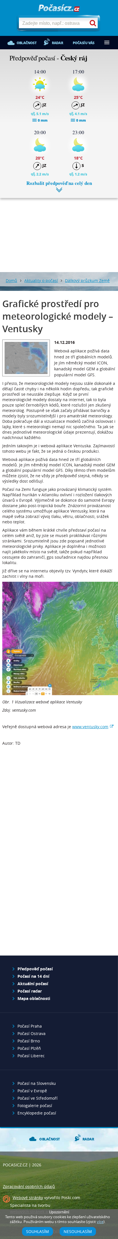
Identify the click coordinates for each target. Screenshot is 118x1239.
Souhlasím (37, 1231)
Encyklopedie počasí (36, 1113)
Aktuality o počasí (41, 280)
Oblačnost (26, 42)
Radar (57, 42)
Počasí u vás (83, 42)
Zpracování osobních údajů (29, 1186)
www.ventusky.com (90, 726)
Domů (11, 280)
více (100, 1221)
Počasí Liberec (31, 1055)
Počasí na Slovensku (36, 1083)
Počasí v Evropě (32, 1090)
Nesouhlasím (78, 1231)
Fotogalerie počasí (34, 1105)
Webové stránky (28, 1197)
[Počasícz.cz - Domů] (59, 8)
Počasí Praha (29, 1026)
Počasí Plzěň (29, 1048)
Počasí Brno (28, 1041)
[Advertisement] (59, 230)
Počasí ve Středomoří (37, 1098)
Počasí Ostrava (31, 1033)
